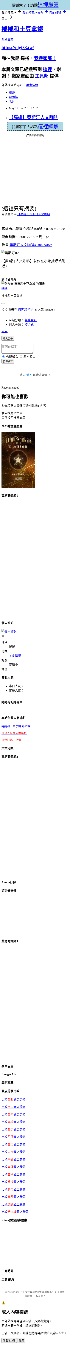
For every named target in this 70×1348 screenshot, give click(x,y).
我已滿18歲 (9, 1340)
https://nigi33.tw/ (17, 47)
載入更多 (8, 338)
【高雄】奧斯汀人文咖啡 (33, 117)
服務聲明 (40, 1295)
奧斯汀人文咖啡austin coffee (31, 245)
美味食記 (31, 320)
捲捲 (4, 288)
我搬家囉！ (45, 58)
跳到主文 (7, 39)
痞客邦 (22, 309)
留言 (31, 309)
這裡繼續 (48, 126)
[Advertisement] (16, 557)
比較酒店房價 (13, 1167)
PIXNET (17, 1292)
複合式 (29, 324)
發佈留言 (8, 361)
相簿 (12, 92)
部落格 (13, 97)
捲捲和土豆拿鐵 (22, 29)
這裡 (47, 69)
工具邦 (42, 76)
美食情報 (32, 85)
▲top (4, 331)
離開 (21, 1340)
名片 (12, 101)
